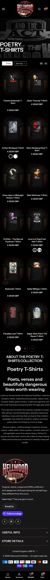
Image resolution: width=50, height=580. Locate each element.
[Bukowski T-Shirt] (13, 270)
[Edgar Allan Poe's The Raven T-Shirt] (37, 315)
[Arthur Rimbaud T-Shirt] (13, 130)
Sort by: (19, 63)
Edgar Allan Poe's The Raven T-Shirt (37, 334)
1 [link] (17, 348)
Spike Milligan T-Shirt (37, 289)
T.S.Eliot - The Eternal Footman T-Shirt (13, 240)
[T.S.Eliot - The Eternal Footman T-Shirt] (13, 221)
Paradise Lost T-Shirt (13, 333)
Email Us (9, 506)
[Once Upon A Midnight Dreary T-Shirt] (13, 177)
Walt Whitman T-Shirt (37, 195)
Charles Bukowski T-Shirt (13, 101)
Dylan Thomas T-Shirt (37, 100)
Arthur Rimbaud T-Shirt (13, 148)
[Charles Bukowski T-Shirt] (13, 82)
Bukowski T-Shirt (13, 289)
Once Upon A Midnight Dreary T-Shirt (13, 196)
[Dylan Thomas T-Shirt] (37, 82)
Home (2, 39)
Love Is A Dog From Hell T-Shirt (37, 240)
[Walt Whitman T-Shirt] (37, 177)
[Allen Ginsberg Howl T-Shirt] (37, 130)
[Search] (39, 9)
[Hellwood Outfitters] (25, 9)
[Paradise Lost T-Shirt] (13, 315)
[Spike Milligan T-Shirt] (37, 270)
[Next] (32, 349)
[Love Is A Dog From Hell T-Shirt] (37, 221)
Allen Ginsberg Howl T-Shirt (37, 149)
